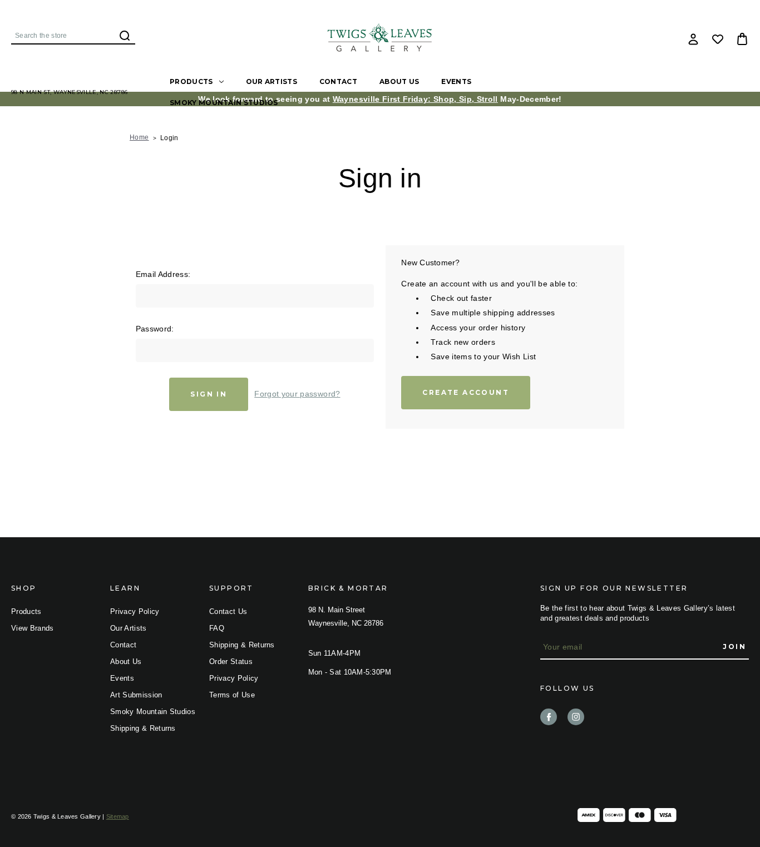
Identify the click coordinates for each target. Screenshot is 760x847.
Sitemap (117, 816)
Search (124, 35)
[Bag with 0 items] (742, 39)
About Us (399, 81)
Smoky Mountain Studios (224, 102)
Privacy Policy (135, 611)
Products (191, 81)
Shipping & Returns (143, 728)
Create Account (465, 392)
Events (456, 81)
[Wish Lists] (718, 39)
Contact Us (228, 611)
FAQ (216, 628)
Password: (155, 328)
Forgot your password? (297, 393)
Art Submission (136, 695)
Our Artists (271, 81)
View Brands (32, 628)
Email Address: (163, 274)
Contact (338, 81)
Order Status (231, 661)
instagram (575, 717)
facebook (548, 717)
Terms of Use (232, 695)
